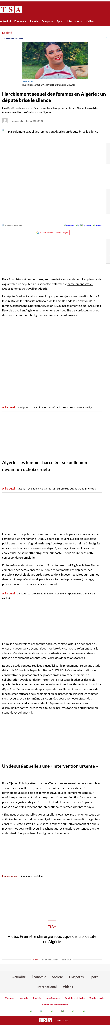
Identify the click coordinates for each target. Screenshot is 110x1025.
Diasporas (48, 21)
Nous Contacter (53, 998)
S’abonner (10, 998)
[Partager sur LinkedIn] (97, 225)
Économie (20, 21)
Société (33, 21)
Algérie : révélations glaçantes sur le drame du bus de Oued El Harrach (57, 488)
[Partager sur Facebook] (69, 225)
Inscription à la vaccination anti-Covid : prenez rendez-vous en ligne (55, 407)
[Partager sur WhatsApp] (85, 225)
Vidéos (90, 21)
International (74, 21)
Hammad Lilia (17, 121)
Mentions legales (97, 998)
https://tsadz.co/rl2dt (30, 876)
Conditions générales (75, 998)
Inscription (24, 998)
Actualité (5, 21)
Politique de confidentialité (55, 1004)
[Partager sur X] (77, 225)
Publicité (37, 998)
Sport (60, 21)
